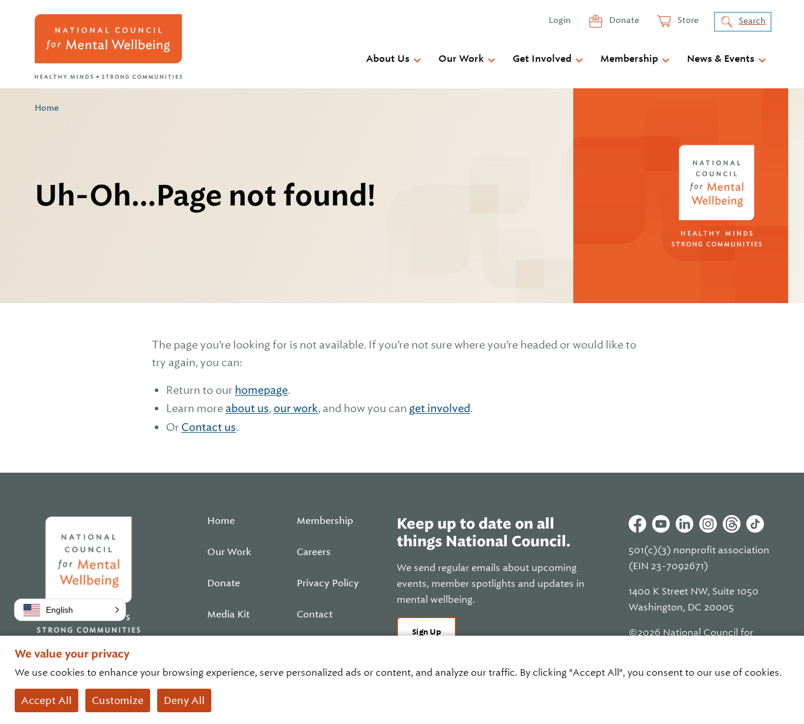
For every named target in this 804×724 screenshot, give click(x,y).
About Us (388, 59)
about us (247, 408)
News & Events (721, 59)
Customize (118, 700)
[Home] (108, 46)
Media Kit (228, 614)
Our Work (461, 59)
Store (687, 20)
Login (560, 20)
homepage (261, 390)
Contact (315, 614)
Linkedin (684, 524)
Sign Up (426, 632)
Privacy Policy (328, 583)
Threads (731, 524)
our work (296, 408)
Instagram (708, 524)
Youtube (661, 524)
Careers (314, 552)
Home (47, 107)
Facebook (637, 524)
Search (752, 20)
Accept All (46, 700)
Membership (629, 59)
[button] (70, 609)
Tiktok (755, 524)
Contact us (208, 427)
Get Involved (542, 59)
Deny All (184, 700)
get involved (439, 408)
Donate (623, 20)
